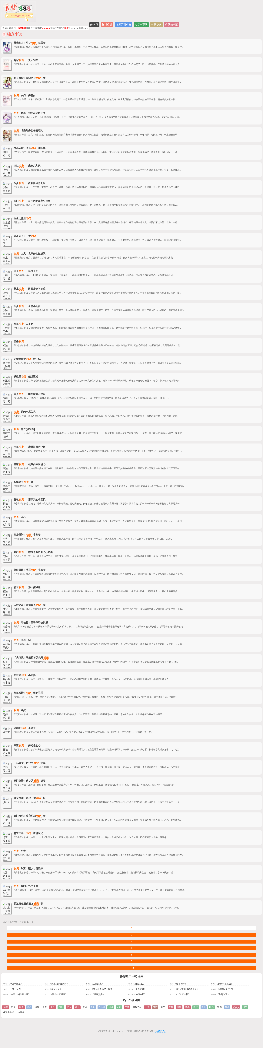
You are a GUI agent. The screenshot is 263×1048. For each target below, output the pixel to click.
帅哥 (13, 1007)
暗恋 (211, 1007)
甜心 (29, 1007)
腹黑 (179, 1007)
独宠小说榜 (8, 1012)
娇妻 (187, 1007)
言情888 (103, 1031)
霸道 (21, 1007)
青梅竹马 (137, 1007)
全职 (93, 1007)
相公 (61, 1007)
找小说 (157, 24)
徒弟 (219, 1007)
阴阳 (110, 1007)
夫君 (155, 1007)
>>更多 (20, 1012)
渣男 (245, 1007)
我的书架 (173, 24)
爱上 (203, 1007)
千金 (52, 1007)
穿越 (171, 1007)
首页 (95, 24)
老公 (77, 1007)
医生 (195, 1007)
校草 (227, 1007)
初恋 (85, 1007)
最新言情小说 (123, 24)
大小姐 (101, 1007)
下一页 (131, 968)
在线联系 (160, 1031)
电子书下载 (141, 24)
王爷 (147, 1007)
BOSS (236, 1007)
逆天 (69, 1007)
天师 (119, 1007)
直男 (163, 1007)
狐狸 (37, 1007)
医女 (44, 1007)
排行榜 (108, 24)
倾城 (5, 1007)
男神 (127, 1007)
